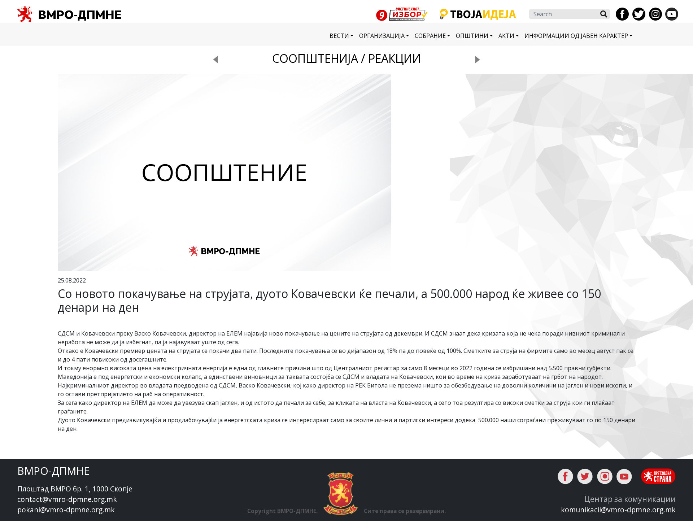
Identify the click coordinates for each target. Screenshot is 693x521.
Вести (339, 36)
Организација (382, 36)
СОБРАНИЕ (430, 36)
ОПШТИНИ (472, 36)
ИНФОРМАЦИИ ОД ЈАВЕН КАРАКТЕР (576, 36)
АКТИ (506, 36)
